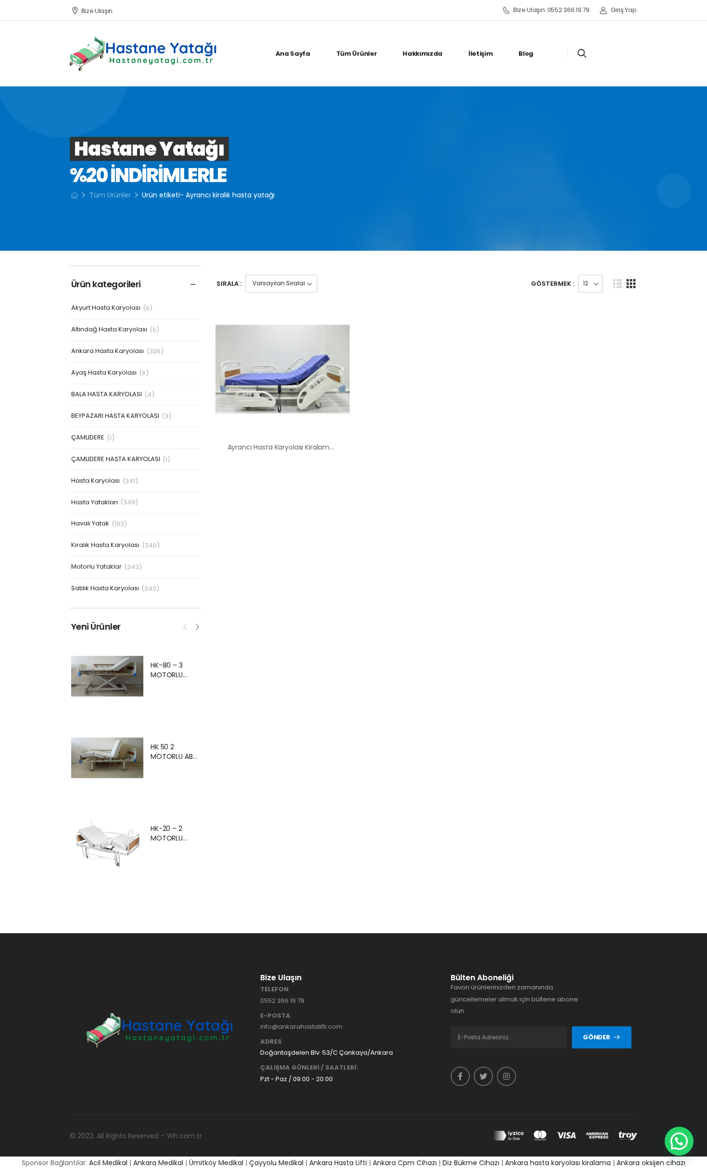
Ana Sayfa (293, 53)
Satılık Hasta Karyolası (105, 588)
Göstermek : (552, 283)
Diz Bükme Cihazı (470, 1163)
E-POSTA (275, 1016)
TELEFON (274, 989)
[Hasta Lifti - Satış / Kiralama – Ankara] (144, 53)
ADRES (271, 1042)
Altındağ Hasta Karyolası (109, 330)
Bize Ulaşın (97, 10)
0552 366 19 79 (282, 1000)
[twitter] (483, 1076)
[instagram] (506, 1076)
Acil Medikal (108, 1163)
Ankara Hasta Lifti (338, 1163)
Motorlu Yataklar (96, 567)
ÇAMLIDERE (87, 438)
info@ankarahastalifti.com (301, 1026)
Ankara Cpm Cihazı (405, 1163)
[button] (679, 1141)
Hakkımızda (422, 53)
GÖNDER (596, 1037)
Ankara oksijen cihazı (651, 1163)
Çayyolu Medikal (276, 1163)
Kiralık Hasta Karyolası (105, 545)
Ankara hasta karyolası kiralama (558, 1163)
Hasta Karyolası (95, 481)
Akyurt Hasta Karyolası (105, 308)
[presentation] (185, 626)
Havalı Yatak (90, 524)
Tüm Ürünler (356, 53)
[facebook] (460, 1076)
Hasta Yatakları (94, 503)
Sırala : (228, 283)
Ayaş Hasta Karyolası (104, 373)
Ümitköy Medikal (216, 1163)
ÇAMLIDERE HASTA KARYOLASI (115, 459)
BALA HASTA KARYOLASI (106, 394)
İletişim (480, 53)
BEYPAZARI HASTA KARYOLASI (115, 416)
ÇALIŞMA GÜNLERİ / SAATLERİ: (309, 1068)
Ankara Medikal (158, 1163)
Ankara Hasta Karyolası (107, 351)
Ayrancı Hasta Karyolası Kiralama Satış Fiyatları (302, 447)
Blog (525, 53)
